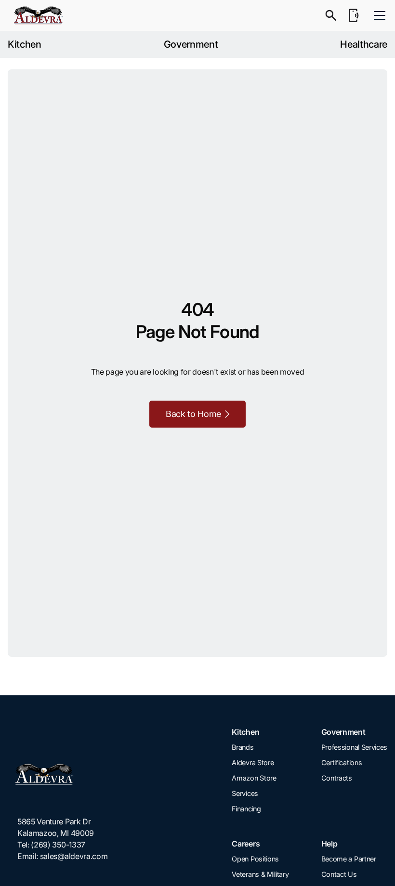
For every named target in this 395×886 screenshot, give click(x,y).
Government (191, 44)
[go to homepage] (62, 774)
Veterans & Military (260, 874)
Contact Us (339, 874)
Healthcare (363, 44)
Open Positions (255, 859)
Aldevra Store (253, 762)
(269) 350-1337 (58, 844)
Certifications (341, 762)
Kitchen (24, 44)
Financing (246, 809)
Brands (242, 747)
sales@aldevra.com (74, 856)
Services (245, 793)
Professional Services (354, 747)
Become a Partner (348, 859)
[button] (377, 15)
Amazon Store (254, 778)
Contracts (336, 778)
